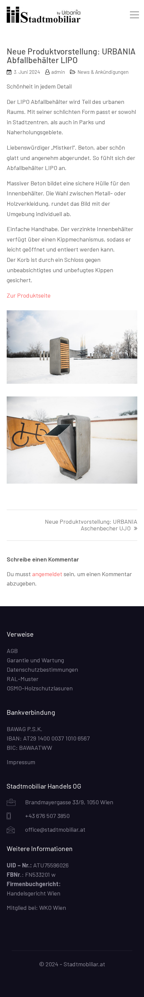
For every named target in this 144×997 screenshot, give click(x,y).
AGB (12, 650)
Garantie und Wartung (35, 660)
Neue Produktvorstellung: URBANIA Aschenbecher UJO (91, 525)
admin (58, 72)
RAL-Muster (23, 678)
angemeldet (47, 573)
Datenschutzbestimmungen (42, 669)
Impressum (21, 762)
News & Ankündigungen (103, 72)
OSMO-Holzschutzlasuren (40, 688)
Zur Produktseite (29, 295)
